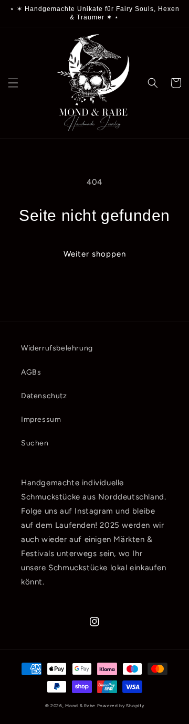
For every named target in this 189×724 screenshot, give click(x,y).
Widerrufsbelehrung (57, 348)
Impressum (41, 419)
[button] (13, 82)
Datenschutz (44, 395)
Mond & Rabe (80, 705)
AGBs (31, 372)
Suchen (35, 443)
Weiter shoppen (95, 254)
